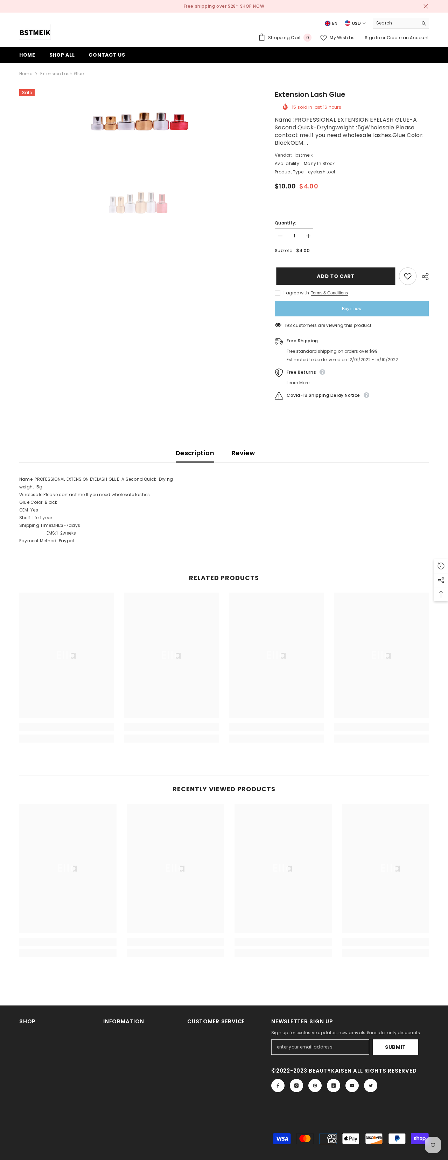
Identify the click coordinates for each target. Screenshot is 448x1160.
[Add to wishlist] (407, 276)
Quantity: (285, 223)
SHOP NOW (252, 6)
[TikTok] (333, 1085)
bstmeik (304, 155)
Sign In (373, 38)
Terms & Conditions (329, 293)
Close (426, 6)
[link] (66, 727)
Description (195, 453)
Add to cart (334, 276)
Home (25, 74)
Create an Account (408, 38)
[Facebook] (278, 1085)
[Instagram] (296, 1085)
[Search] (401, 23)
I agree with (296, 293)
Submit (395, 1047)
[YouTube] (352, 1085)
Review (243, 453)
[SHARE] (422, 276)
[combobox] (395, 23)
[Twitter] (370, 1085)
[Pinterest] (315, 1085)
